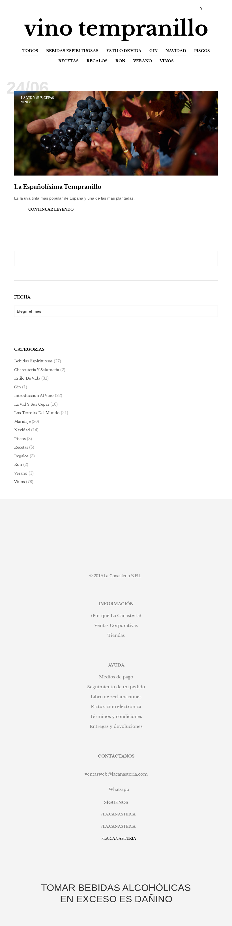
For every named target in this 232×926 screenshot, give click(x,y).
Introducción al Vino (34, 395)
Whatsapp (119, 789)
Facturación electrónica (116, 706)
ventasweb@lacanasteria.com (116, 774)
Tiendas (116, 635)
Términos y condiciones (116, 716)
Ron (120, 61)
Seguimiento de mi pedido (116, 686)
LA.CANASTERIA (119, 814)
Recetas (68, 61)
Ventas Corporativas (116, 625)
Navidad (176, 50)
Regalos (97, 61)
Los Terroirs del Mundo (37, 412)
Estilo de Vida (123, 50)
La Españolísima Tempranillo (57, 186)
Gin (153, 50)
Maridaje (22, 421)
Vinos (167, 61)
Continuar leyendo (51, 209)
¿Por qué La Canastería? (116, 615)
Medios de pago (116, 677)
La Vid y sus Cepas (37, 98)
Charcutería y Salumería (36, 369)
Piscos (202, 50)
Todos (30, 50)
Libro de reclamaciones (116, 696)
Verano (142, 61)
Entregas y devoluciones (116, 726)
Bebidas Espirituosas (72, 50)
